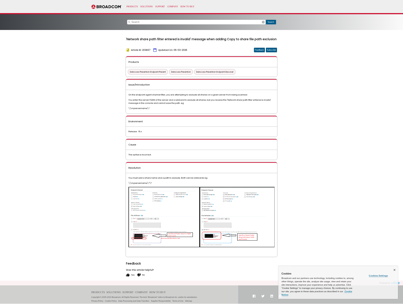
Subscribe (271, 50)
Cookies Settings (378, 275)
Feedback (259, 50)
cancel (263, 22)
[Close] (394, 270)
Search (271, 22)
